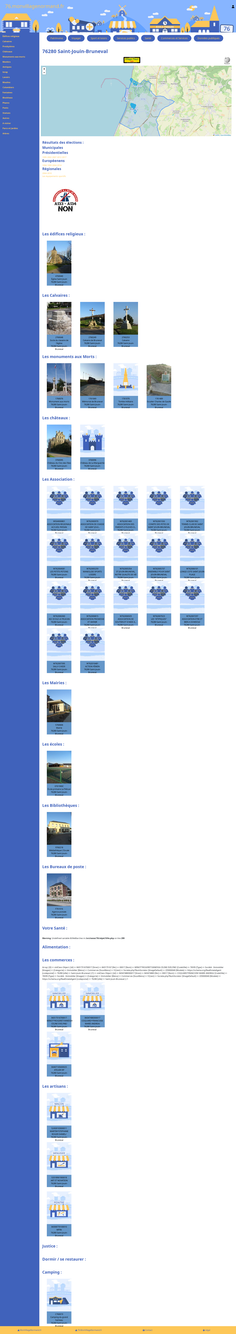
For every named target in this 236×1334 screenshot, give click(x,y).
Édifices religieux (11, 36)
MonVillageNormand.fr (31, 1330)
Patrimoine (56, 38)
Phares (6, 102)
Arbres (6, 133)
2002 (49, 157)
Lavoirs (6, 77)
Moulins (6, 82)
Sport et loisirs (99, 38)
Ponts (5, 107)
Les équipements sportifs (54, 176)
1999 (49, 165)
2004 (54, 165)
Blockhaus (8, 97)
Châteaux (7, 51)
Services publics (126, 38)
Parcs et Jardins (10, 128)
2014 (59, 165)
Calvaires (7, 41)
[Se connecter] (233, 6)
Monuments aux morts (14, 56)
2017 (64, 157)
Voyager (76, 38)
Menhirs (7, 62)
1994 (44, 165)
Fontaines (7, 92)
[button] (131, 80)
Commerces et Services (174, 38)
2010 (49, 173)
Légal (207, 1330)
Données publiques (209, 38)
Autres (6, 118)
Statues (6, 113)
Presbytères (9, 46)
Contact (148, 1330)
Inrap (5, 72)
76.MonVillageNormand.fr (89, 1330)
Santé (148, 38)
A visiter (7, 123)
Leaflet (216, 135)
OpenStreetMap (225, 135)
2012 (59, 157)
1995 (44, 157)
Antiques (7, 67)
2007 (54, 157)
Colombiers (8, 87)
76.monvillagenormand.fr (34, 6)
